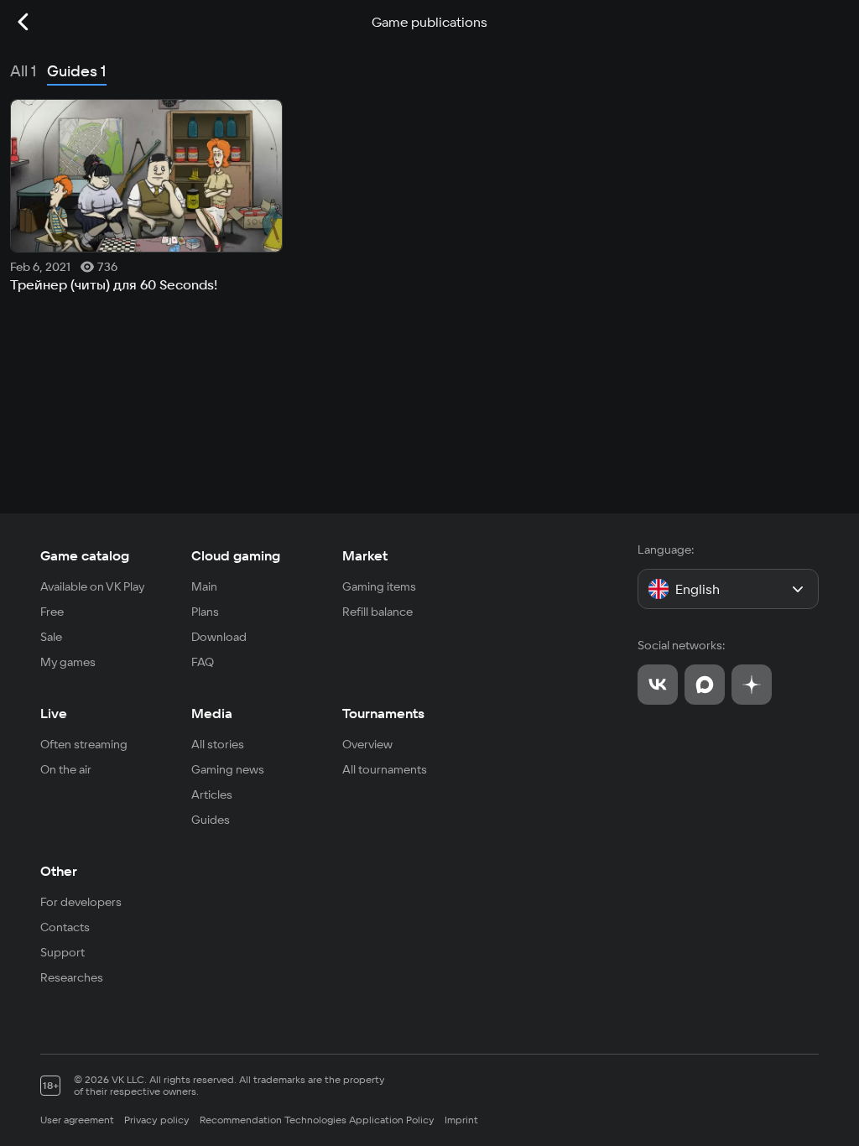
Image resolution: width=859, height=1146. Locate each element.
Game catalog (84, 555)
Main (204, 586)
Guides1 (77, 71)
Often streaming (84, 744)
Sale (51, 636)
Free (52, 611)
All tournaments (384, 769)
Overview (367, 744)
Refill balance (377, 611)
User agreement (77, 1119)
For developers (81, 901)
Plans (205, 611)
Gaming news (227, 769)
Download (219, 636)
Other (58, 870)
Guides (210, 819)
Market (365, 555)
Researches (71, 977)
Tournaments (383, 713)
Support (62, 952)
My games (68, 661)
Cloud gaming (235, 555)
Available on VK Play (92, 586)
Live (53, 713)
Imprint (461, 1119)
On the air (65, 769)
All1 (23, 71)
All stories (217, 744)
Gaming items (379, 586)
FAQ (202, 661)
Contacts (65, 927)
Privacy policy (157, 1119)
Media (211, 713)
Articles (211, 794)
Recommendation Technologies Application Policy (317, 1119)
